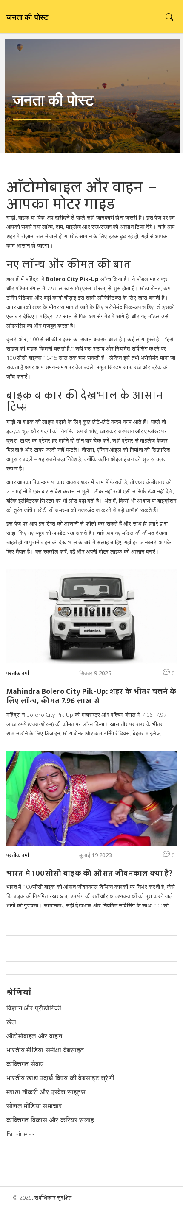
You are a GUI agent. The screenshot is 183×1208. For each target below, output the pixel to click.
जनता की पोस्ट (27, 17)
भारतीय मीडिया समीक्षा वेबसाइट (45, 1050)
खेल (11, 1022)
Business (20, 1133)
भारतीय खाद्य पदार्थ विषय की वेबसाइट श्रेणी (60, 1078)
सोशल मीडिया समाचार (34, 1106)
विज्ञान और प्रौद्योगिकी (34, 1008)
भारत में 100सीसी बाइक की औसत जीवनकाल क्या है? (89, 873)
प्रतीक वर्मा (17, 673)
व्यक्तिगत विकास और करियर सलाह (50, 1119)
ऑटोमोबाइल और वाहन (34, 1036)
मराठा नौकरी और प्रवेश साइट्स (46, 1092)
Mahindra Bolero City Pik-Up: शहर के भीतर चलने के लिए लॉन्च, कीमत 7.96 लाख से (91, 696)
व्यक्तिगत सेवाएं (25, 1064)
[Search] (169, 16)
